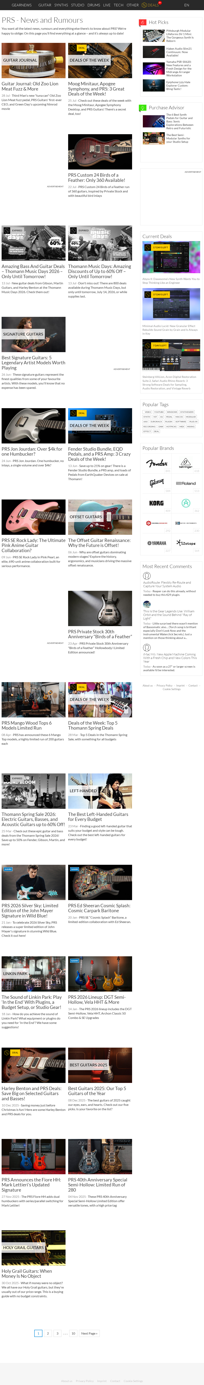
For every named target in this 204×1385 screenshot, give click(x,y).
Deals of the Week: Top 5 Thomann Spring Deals (93, 725)
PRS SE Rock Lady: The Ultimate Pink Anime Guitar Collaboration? (34, 545)
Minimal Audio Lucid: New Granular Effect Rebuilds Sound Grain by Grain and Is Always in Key (170, 314)
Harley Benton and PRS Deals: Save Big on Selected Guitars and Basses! (32, 1093)
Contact (193, 685)
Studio (77, 5)
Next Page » (89, 1333)
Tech (119, 5)
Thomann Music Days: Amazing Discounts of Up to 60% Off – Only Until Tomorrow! (99, 271)
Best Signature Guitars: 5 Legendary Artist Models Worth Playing (33, 362)
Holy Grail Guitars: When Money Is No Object (27, 1273)
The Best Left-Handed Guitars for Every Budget (98, 816)
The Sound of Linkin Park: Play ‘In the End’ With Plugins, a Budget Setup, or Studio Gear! (32, 1002)
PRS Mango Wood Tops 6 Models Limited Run (27, 725)
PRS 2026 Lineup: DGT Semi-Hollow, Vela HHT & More (97, 999)
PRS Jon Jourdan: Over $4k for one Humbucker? (32, 451)
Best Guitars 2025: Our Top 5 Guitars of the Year (97, 1091)
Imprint (180, 685)
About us (148, 685)
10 (73, 1333)
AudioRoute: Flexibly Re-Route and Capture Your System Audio (167, 584)
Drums (93, 5)
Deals (153, 5)
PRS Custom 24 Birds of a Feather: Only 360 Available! (96, 177)
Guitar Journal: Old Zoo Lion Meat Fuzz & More (30, 86)
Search (198, 5)
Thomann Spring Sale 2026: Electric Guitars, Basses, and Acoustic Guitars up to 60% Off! (33, 819)
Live (107, 5)
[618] (186, 463)
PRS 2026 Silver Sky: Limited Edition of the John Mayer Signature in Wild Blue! (30, 910)
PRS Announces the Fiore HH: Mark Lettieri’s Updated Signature (31, 1185)
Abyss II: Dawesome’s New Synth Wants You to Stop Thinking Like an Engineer (171, 265)
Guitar (44, 5)
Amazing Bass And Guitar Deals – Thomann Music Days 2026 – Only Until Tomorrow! (33, 271)
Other (133, 5)
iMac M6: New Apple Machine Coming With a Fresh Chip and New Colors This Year (170, 657)
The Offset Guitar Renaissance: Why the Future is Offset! (99, 542)
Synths (61, 5)
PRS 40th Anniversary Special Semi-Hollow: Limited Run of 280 (97, 1185)
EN (187, 5)
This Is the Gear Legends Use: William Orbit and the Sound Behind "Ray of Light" (168, 614)
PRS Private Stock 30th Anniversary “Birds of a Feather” (100, 634)
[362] (186, 503)
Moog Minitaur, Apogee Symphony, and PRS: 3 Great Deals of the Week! (96, 89)
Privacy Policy (165, 685)
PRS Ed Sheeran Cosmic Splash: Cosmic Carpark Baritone (99, 908)
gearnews (21, 5)
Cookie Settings (172, 689)
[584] (157, 483)
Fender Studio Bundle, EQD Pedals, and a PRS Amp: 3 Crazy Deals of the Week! (99, 454)
